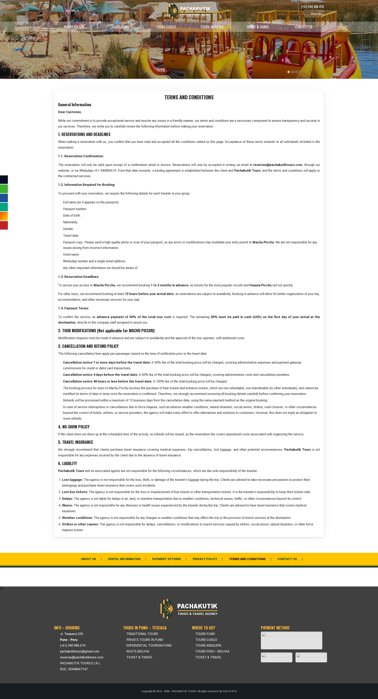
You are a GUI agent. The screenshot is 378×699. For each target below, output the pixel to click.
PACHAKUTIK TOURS (184, 691)
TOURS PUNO (120, 26)
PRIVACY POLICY (205, 559)
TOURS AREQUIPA (211, 26)
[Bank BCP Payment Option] (276, 657)
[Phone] (61, 10)
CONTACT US (303, 26)
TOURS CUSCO (166, 26)
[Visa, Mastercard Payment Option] (291, 640)
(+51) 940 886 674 (72, 645)
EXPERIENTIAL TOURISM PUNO (149, 645)
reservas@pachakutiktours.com (81, 657)
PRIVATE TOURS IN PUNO (144, 640)
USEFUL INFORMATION (124, 559)
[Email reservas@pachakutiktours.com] (53, 10)
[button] (12, 43)
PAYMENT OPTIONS (166, 559)
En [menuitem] (73, 10)
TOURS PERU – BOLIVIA (212, 651)
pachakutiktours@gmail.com (79, 651)
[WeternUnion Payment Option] (311, 657)
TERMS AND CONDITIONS (247, 559)
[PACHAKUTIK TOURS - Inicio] (189, 10)
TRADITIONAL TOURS (142, 634)
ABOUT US (88, 559)
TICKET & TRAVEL (258, 26)
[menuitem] (72, 11)
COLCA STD (230, 691)
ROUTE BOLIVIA (74, 26)
